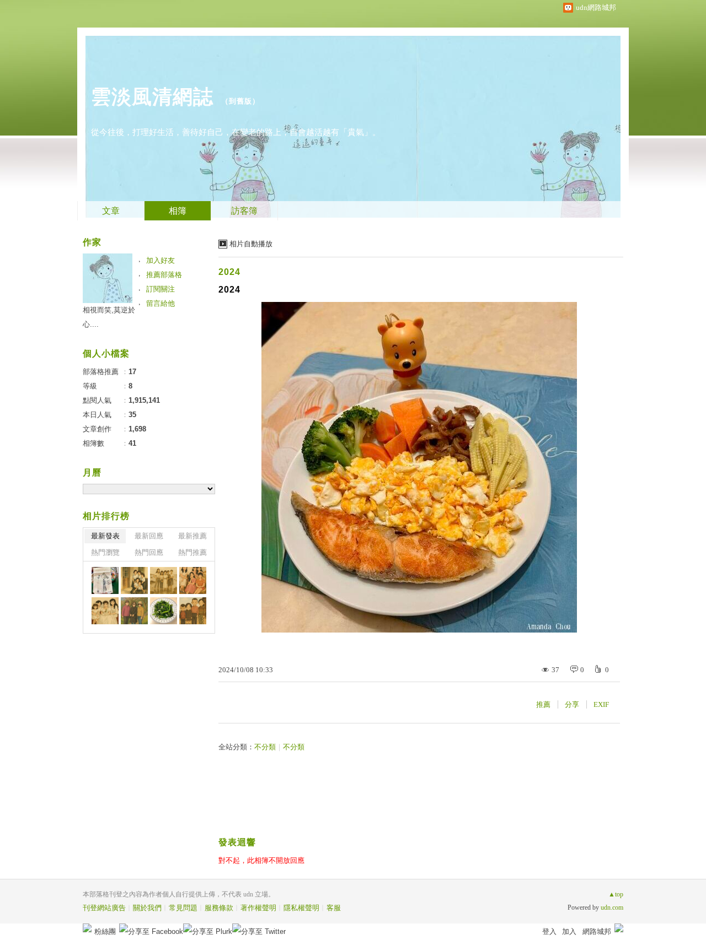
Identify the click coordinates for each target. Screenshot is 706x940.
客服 (334, 908)
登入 (549, 931)
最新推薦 (192, 536)
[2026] (105, 580)
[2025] (134, 580)
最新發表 (105, 536)
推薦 (543, 704)
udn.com (612, 907)
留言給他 (160, 303)
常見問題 (183, 908)
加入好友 (160, 260)
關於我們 (147, 908)
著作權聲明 (258, 908)
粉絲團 (105, 931)
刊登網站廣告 (104, 908)
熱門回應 (149, 552)
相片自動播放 (250, 244)
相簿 (177, 210)
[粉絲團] (87, 927)
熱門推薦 (192, 552)
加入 (569, 931)
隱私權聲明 (301, 908)
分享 (572, 704)
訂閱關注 (160, 289)
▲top (615, 894)
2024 (229, 272)
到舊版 (240, 101)
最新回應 (149, 536)
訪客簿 (244, 210)
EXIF (601, 704)
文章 (111, 210)
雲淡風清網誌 (152, 96)
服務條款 (219, 908)
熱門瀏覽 (105, 552)
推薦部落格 (164, 275)
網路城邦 (596, 931)
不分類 (265, 747)
